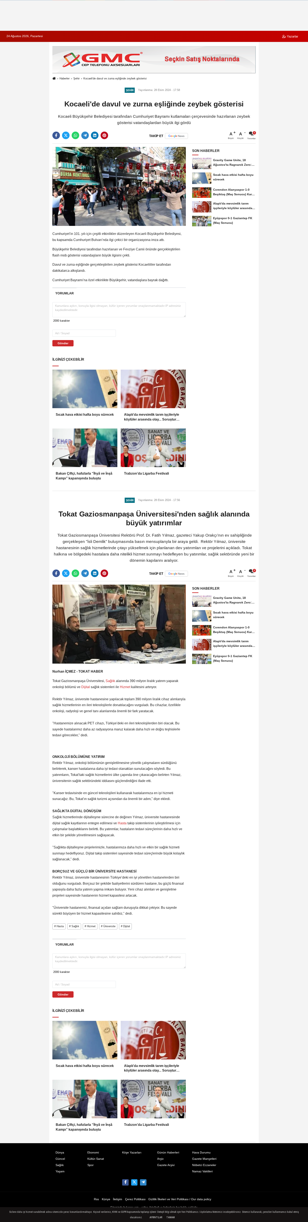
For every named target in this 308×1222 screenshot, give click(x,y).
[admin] (143, 1182)
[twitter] (66, 135)
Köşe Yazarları (131, 1152)
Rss (96, 1199)
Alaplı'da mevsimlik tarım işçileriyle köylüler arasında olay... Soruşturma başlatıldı (152, 417)
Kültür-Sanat (95, 1158)
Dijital (85, 687)
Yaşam (60, 1171)
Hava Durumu (201, 1152)
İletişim (117, 1199)
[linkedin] (94, 135)
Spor (90, 1165)
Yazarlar (292, 36)
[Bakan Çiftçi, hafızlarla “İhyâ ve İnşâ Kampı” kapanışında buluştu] (84, 447)
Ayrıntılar (156, 1217)
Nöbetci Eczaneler (204, 1165)
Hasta (122, 823)
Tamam (170, 1217)
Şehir (76, 78)
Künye (106, 1199)
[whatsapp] (75, 135)
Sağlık (110, 681)
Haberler (65, 78)
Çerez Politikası (135, 1199)
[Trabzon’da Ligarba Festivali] (153, 447)
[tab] (64, 293)
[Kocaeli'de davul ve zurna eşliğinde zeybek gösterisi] (119, 186)
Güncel (60, 1158)
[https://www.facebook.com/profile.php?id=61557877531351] (125, 1182)
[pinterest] (104, 135)
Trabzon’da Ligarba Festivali (146, 473)
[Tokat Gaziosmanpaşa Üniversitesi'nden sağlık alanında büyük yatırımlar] (119, 623)
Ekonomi (93, 1152)
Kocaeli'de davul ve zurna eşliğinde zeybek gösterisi (115, 78)
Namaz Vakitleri (202, 1171)
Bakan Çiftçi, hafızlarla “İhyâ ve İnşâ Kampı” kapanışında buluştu (84, 476)
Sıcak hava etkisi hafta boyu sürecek (85, 414)
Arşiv (160, 1158)
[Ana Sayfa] (54, 78)
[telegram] (85, 135)
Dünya (60, 1152)
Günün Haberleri (168, 1152)
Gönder (63, 343)
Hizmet (125, 687)
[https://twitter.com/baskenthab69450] (134, 1182)
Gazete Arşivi (166, 1165)
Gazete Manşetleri (204, 1158)
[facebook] (56, 135)
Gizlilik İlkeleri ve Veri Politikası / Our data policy (179, 1199)
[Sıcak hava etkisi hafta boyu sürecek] (84, 389)
